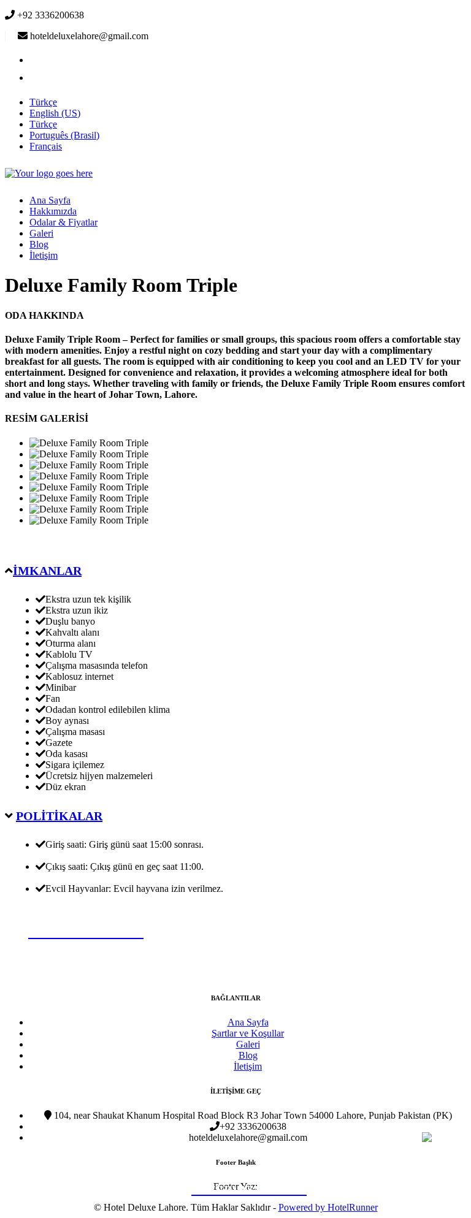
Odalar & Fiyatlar (63, 222)
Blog (38, 244)
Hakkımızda (53, 211)
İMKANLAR (47, 570)
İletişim (43, 255)
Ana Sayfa (50, 200)
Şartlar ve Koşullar (248, 1033)
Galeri (41, 233)
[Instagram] (37, 77)
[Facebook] (37, 60)
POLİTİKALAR (59, 816)
